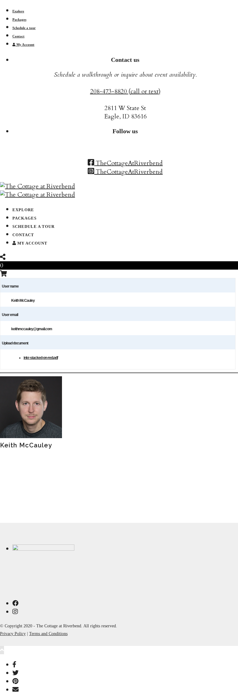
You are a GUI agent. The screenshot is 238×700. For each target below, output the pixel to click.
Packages (19, 19)
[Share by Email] (15, 689)
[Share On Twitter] (15, 673)
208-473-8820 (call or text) (125, 91)
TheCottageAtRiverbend (128, 163)
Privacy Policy (13, 633)
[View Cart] (3, 274)
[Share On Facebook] (14, 664)
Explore (18, 11)
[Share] (3, 257)
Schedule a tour (24, 28)
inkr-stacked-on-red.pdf (41, 358)
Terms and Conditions (48, 633)
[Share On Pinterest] (15, 681)
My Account (24, 44)
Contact (18, 36)
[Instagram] (15, 612)
